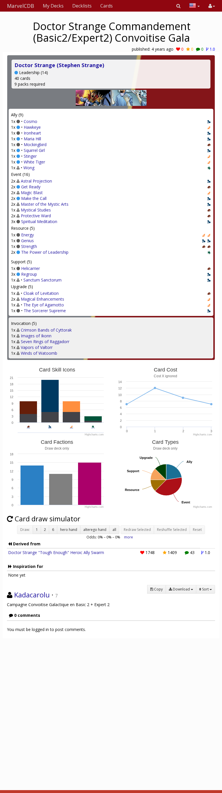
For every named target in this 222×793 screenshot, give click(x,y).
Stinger (30, 156)
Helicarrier (30, 268)
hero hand (68, 529)
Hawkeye (32, 127)
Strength (29, 246)
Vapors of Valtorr (37, 347)
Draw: (25, 529)
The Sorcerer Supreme (45, 310)
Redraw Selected (137, 529)
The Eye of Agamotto (43, 305)
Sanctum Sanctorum (42, 280)
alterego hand (94, 529)
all (114, 529)
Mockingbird (35, 144)
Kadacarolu (32, 594)
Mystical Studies (36, 210)
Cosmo (30, 121)
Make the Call (34, 198)
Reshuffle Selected (172, 529)
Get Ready (30, 186)
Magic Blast (32, 192)
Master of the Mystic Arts (45, 204)
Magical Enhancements (42, 299)
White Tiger (34, 162)
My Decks (53, 6)
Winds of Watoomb (39, 353)
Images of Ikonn (36, 335)
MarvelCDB (20, 5)
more (128, 537)
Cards (106, 6)
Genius (27, 240)
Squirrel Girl (34, 150)
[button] (178, 6)
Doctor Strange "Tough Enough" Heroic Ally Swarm (56, 552)
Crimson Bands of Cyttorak (46, 330)
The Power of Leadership (45, 252)
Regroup (29, 274)
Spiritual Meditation (39, 221)
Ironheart (32, 133)
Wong (28, 167)
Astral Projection (36, 181)
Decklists (82, 6)
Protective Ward (36, 215)
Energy (27, 235)
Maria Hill (32, 138)
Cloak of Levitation (41, 293)
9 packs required (29, 84)
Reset (197, 529)
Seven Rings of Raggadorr (45, 341)
